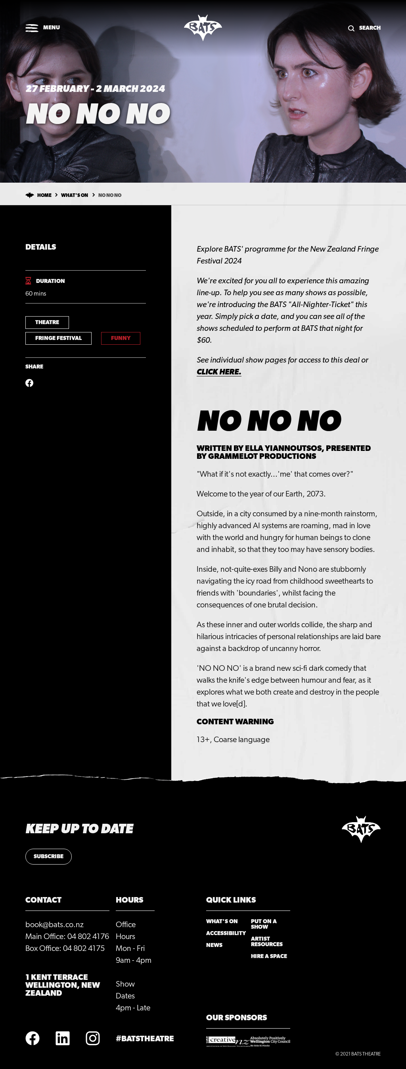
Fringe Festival (58, 338)
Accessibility (226, 933)
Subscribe (48, 856)
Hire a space (269, 956)
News (214, 945)
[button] (42, 28)
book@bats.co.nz (54, 925)
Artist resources (267, 941)
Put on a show (264, 924)
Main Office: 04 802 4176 (67, 937)
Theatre (47, 322)
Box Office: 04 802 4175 (65, 949)
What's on (74, 195)
